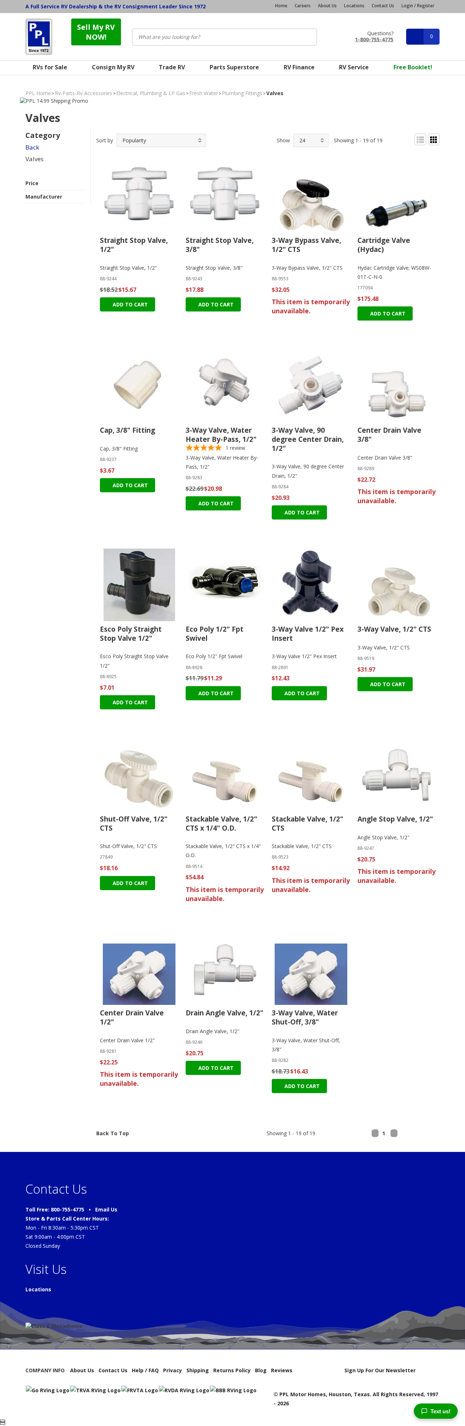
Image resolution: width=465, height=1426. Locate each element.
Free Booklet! (412, 67)
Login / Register (417, 6)
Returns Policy (232, 1370)
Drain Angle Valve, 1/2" (224, 1013)
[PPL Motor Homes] (38, 37)
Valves (34, 159)
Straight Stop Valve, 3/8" (220, 245)
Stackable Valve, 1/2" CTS (307, 823)
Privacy (172, 1370)
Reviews (281, 1370)
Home (281, 6)
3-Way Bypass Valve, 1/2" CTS (306, 245)
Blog (261, 1370)
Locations (354, 6)
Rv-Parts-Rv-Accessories (83, 93)
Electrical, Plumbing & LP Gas (150, 93)
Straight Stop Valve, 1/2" (134, 245)
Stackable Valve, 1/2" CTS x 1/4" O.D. (221, 823)
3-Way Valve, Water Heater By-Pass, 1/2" (221, 434)
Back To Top (112, 1133)
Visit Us (45, 1269)
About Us (327, 6)
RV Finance (299, 67)
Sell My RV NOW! (96, 32)
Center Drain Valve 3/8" (389, 434)
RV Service (354, 67)
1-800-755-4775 (374, 39)
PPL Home (38, 93)
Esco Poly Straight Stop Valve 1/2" (131, 633)
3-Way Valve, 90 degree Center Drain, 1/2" (308, 439)
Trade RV (172, 67)
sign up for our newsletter (380, 1370)
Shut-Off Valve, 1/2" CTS (133, 823)
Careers (303, 6)
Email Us (106, 1209)
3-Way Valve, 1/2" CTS (394, 629)
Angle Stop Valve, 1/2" (395, 819)
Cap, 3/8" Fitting (127, 430)
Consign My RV (113, 67)
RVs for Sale (50, 67)
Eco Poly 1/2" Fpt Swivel (214, 633)
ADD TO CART (129, 304)
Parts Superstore (234, 67)
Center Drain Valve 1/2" (132, 1017)
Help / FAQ (145, 1370)
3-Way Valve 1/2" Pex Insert (308, 633)
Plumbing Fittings (242, 93)
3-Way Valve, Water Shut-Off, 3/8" (305, 1017)
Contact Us (383, 6)
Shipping (197, 1370)
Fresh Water (203, 93)
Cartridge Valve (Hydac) (383, 245)
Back (32, 147)
